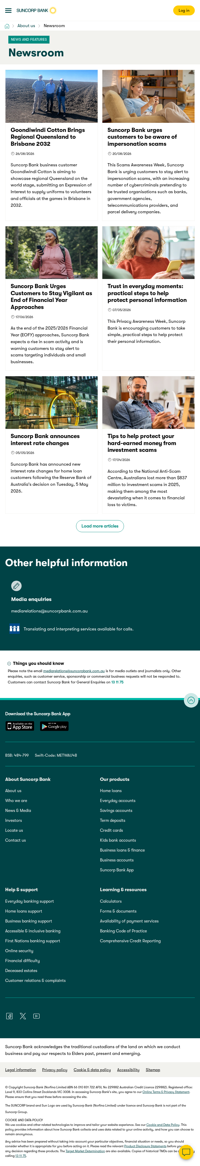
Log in (184, 10)
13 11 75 (117, 682)
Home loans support (23, 911)
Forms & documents (118, 911)
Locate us (14, 830)
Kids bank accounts (118, 840)
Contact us (15, 840)
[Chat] (186, 1152)
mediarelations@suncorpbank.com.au (49, 611)
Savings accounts (116, 810)
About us (13, 790)
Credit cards (111, 830)
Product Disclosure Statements (145, 1146)
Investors (13, 820)
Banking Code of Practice (123, 931)
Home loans (111, 790)
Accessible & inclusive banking (32, 931)
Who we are (16, 800)
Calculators (111, 901)
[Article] (51, 145)
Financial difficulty (22, 960)
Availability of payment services (129, 921)
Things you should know (38, 663)
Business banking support (28, 921)
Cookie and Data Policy (162, 1125)
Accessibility (128, 1069)
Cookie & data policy (92, 1069)
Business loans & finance (122, 850)
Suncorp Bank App (117, 870)
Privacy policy (54, 1069)
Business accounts (117, 860)
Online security (19, 951)
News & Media (18, 810)
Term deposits (112, 820)
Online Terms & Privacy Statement (165, 1092)
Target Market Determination (85, 1151)
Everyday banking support (29, 901)
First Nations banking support (32, 941)
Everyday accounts (117, 800)
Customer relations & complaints (35, 980)
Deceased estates (21, 970)
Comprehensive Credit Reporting (130, 941)
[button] (8, 10)
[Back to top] (191, 700)
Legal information (20, 1069)
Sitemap (153, 1069)
